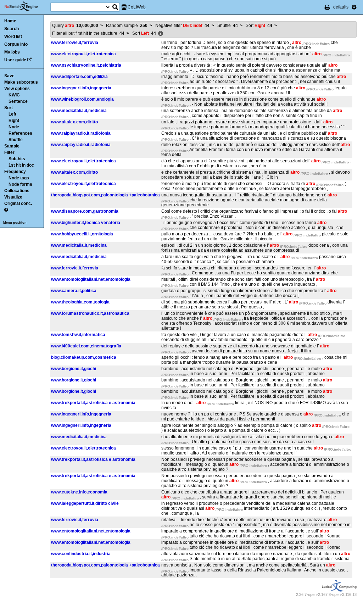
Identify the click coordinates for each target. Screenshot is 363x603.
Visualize (13, 197)
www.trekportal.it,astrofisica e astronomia (93, 402)
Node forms (20, 184)
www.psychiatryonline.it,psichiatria (86, 65)
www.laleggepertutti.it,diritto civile (85, 503)
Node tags (19, 177)
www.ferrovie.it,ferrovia (74, 42)
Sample (11, 146)
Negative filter (182, 25)
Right (14, 120)
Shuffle (16, 139)
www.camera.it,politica (73, 290)
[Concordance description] (160, 34)
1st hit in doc (21, 165)
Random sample (126, 25)
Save (9, 75)
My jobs (12, 52)
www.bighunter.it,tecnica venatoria (85, 222)
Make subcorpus (21, 82)
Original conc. (18, 203)
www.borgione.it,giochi (73, 368)
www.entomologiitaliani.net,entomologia (90, 279)
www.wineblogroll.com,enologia (82, 99)
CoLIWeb (137, 7)
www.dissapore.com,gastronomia (84, 211)
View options (17, 88)
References (20, 133)
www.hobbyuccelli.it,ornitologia (82, 233)
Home (10, 20)
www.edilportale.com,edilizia (79, 76)
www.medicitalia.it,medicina (79, 110)
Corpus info (16, 44)
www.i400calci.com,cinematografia (86, 346)
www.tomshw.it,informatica (78, 334)
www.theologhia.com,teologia (80, 302)
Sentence (18, 101)
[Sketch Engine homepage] (26, 6)
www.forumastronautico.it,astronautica (90, 313)
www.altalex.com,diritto (74, 121)
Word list (13, 36)
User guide (15, 59)
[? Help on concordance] (6, 209)
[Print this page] (327, 7)
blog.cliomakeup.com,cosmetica (83, 357)
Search (11, 28)
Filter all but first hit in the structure (88, 33)
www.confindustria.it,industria (81, 553)
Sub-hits (17, 158)
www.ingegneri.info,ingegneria (81, 87)
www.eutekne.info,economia (79, 492)
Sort (8, 107)
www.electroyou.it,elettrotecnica (83, 53)
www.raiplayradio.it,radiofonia (81, 133)
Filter (9, 152)
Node (14, 126)
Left (12, 114)
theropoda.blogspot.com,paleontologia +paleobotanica (105, 194)
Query (75, 25)
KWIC (14, 95)
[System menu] (354, 7)
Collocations (16, 190)
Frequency (15, 171)
